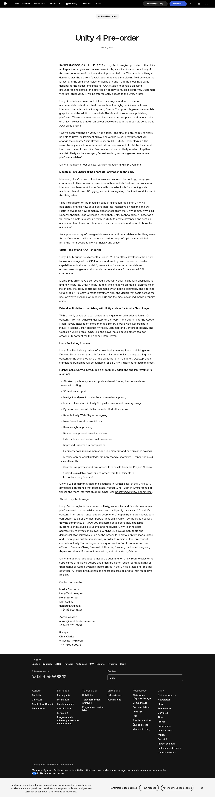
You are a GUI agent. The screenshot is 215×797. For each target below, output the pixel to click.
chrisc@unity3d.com (71, 640)
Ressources (39, 4)
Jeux (16, 4)
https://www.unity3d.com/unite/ (133, 491)
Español (100, 664)
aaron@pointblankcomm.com (77, 621)
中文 (92, 664)
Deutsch (47, 664)
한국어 (123, 664)
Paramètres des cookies (123, 787)
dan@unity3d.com (70, 605)
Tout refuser (149, 787)
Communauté (55, 4)
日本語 (57, 664)
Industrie (26, 4)
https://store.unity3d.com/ (77, 477)
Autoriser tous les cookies (177, 787)
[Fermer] (202, 788)
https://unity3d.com (125, 551)
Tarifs (98, 4)
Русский (112, 664)
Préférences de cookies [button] (50, 773)
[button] (155, 3)
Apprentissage (71, 4)
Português (81, 664)
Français (68, 664)
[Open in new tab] (53, 704)
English (36, 664)
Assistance (87, 4)
